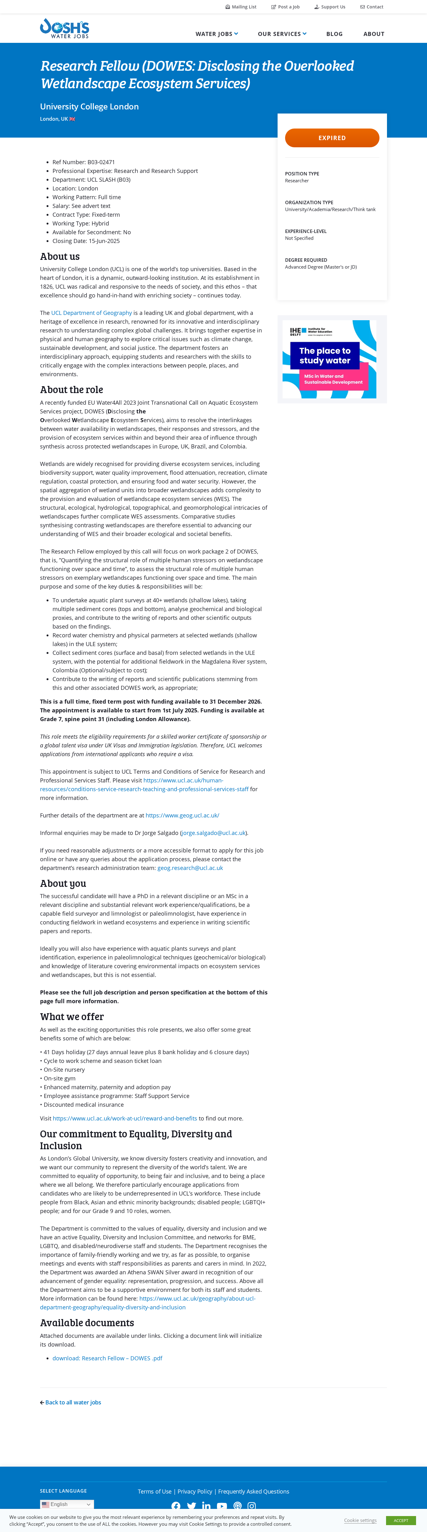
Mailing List (244, 7)
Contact (374, 7)
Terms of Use (155, 1491)
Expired (332, 138)
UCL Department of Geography (91, 312)
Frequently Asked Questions (253, 1491)
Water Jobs (214, 34)
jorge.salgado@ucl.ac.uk (213, 833)
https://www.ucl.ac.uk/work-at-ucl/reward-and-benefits (126, 1118)
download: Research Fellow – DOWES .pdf (107, 1358)
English (58, 1504)
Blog (334, 34)
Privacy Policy (195, 1491)
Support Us (332, 7)
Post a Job (288, 7)
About (374, 34)
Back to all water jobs (72, 1402)
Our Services (279, 34)
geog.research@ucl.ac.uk (190, 868)
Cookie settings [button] (360, 1520)
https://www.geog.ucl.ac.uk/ (182, 815)
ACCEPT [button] (401, 1520)
